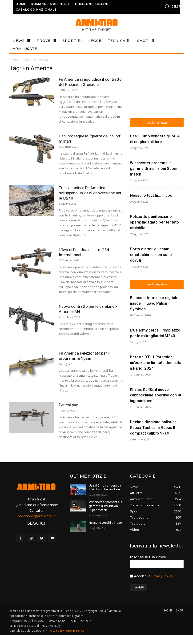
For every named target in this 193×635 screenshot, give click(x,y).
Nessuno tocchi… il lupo (151, 195)
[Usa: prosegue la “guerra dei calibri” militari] (31, 148)
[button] (161, 6)
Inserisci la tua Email (148, 557)
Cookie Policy (75, 631)
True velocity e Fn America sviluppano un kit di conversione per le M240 (90, 192)
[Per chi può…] (31, 417)
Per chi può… (70, 405)
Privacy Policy (162, 576)
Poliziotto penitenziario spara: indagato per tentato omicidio (154, 222)
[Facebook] (20, 538)
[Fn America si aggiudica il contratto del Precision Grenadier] (31, 92)
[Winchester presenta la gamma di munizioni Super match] (78, 505)
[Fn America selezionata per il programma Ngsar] (31, 366)
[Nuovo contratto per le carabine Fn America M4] (31, 319)
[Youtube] (52, 538)
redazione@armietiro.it (36, 516)
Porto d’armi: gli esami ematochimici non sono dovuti (151, 255)
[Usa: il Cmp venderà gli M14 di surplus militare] (78, 489)
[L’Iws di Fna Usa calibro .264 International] (31, 262)
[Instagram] (31, 538)
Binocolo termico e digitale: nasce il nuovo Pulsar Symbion (154, 303)
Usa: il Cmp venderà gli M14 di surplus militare (105, 487)
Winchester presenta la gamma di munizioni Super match (154, 168)
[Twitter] (41, 538)
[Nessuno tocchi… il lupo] (78, 526)
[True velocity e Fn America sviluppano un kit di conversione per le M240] (31, 200)
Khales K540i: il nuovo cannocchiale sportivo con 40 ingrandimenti (156, 395)
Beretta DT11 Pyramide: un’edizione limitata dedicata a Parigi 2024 (155, 363)
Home (13, 60)
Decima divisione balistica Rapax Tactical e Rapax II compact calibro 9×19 (153, 427)
